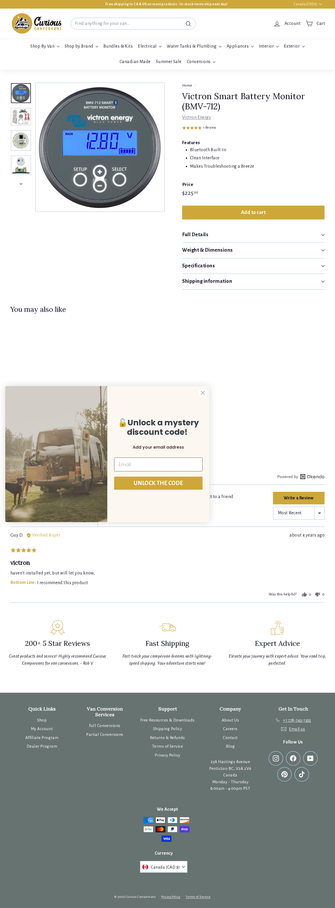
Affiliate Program (42, 737)
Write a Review (299, 498)
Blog (230, 746)
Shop (42, 720)
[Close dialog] (202, 392)
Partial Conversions (104, 734)
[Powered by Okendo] (301, 476)
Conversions (199, 61)
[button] (199, 127)
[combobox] (133, 24)
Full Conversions (104, 725)
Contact (230, 737)
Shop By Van (42, 46)
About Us (230, 720)
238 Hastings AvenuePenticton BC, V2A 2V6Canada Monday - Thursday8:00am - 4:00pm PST (230, 775)
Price (187, 184)
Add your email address (158, 447)
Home (187, 85)
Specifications (198, 265)
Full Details (195, 234)
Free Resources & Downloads (167, 720)
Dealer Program (42, 746)
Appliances (238, 46)
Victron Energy (196, 117)
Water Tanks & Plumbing (192, 46)
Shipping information (207, 281)
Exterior (292, 46)
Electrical (148, 46)
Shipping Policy (167, 728)
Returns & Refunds (167, 737)
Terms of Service (167, 746)
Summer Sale (169, 61)
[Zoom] (100, 147)
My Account (42, 728)
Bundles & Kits (118, 46)
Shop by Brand (79, 46)
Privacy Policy (167, 755)
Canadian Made (135, 61)
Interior (267, 46)
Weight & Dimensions (207, 250)
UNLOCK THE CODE (158, 483)
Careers (230, 728)
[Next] (20, 182)
